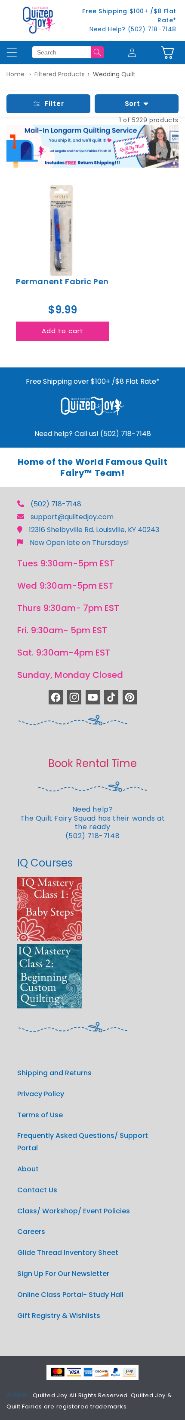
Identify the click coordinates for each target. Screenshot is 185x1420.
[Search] (97, 52)
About (28, 1169)
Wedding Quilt (114, 74)
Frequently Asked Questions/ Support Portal (82, 1142)
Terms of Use (40, 1115)
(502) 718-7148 (56, 504)
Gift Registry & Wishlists (58, 1316)
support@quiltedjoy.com (72, 517)
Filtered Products (59, 74)
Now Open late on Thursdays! (79, 543)
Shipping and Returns (54, 1073)
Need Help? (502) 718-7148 (132, 29)
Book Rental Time (92, 763)
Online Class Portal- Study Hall (70, 1295)
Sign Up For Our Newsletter (63, 1274)
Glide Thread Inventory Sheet (67, 1253)
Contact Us (37, 1190)
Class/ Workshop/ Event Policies (73, 1211)
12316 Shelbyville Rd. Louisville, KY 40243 (94, 530)
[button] (167, 52)
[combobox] (61, 52)
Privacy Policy (40, 1094)
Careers (31, 1231)
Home (15, 74)
